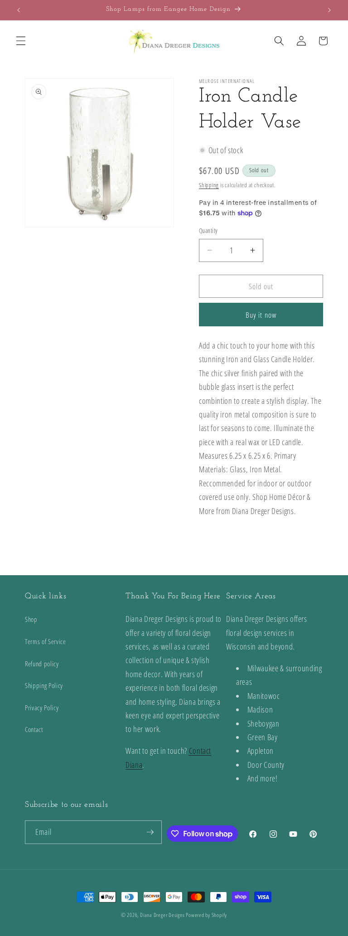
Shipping (209, 185)
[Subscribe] (150, 832)
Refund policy (42, 664)
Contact (34, 729)
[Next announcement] (329, 10)
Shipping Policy (44, 685)
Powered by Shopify (206, 915)
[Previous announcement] (19, 10)
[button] (21, 41)
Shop (31, 619)
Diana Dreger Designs (162, 915)
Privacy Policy (41, 708)
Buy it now (261, 315)
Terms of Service (45, 641)
